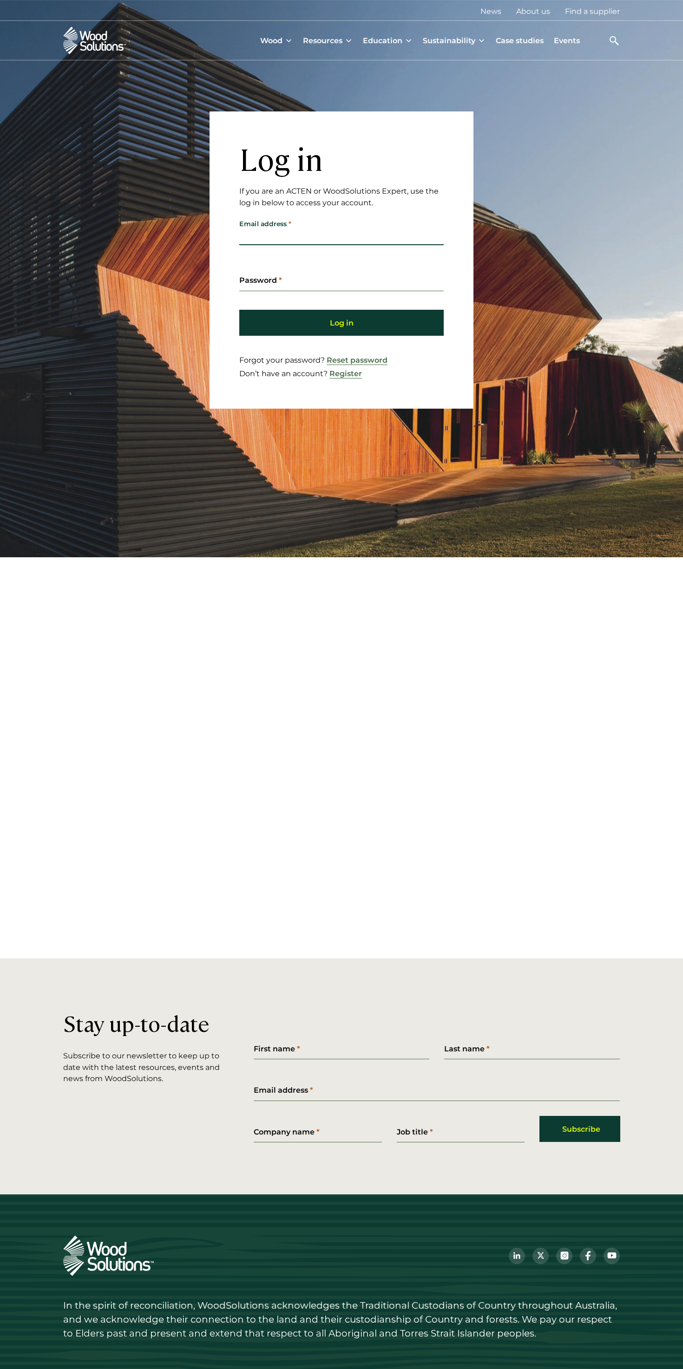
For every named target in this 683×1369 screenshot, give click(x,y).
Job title (412, 1131)
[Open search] (614, 40)
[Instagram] (564, 1256)
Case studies (520, 40)
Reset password (357, 360)
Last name (464, 1048)
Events (567, 40)
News (490, 11)
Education (382, 40)
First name (274, 1048)
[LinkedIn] (517, 1256)
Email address (263, 224)
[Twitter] (540, 1256)
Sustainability (449, 40)
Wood (271, 40)
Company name (284, 1131)
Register (345, 373)
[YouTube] (612, 1256)
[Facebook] (588, 1256)
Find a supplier (592, 11)
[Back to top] (662, 1348)
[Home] (94, 40)
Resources (322, 40)
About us (533, 11)
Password (258, 280)
